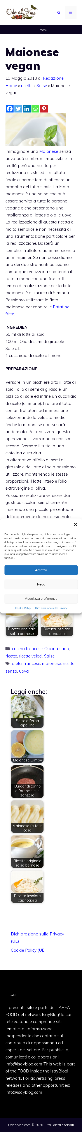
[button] (75, 525)
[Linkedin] (27, 108)
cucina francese (27, 648)
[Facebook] (10, 108)
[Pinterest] (44, 108)
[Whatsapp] (35, 108)
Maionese (49, 151)
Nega (41, 584)
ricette (27, 85)
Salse (42, 85)
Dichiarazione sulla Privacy (51, 608)
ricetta (69, 663)
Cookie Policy (23, 608)
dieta (17, 663)
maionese (51, 663)
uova (24, 671)
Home (11, 85)
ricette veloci (30, 656)
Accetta (41, 570)
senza (11, 671)
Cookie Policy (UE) (28, 950)
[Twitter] (18, 108)
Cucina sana (56, 648)
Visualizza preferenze (41, 598)
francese (32, 663)
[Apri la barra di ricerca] (59, 12)
